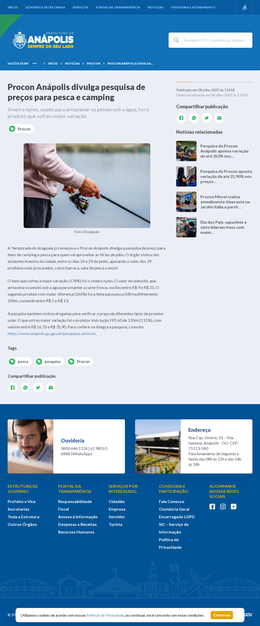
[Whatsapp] (25, 388)
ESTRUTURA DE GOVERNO (23, 489)
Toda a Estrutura (23, 516)
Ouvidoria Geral (174, 509)
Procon (93, 63)
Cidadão (117, 501)
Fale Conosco (171, 501)
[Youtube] (233, 506)
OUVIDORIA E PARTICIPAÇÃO (173, 489)
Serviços (80, 7)
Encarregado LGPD (177, 516)
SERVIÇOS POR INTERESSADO (123, 489)
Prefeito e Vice (22, 501)
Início (13, 7)
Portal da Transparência (118, 7)
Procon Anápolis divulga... (130, 63)
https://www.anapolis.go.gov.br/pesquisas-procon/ (51, 333)
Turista (115, 524)
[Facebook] (13, 388)
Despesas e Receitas (77, 524)
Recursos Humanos (76, 531)
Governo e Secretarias (45, 7)
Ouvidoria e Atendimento (193, 7)
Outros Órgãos (22, 524)
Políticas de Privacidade (105, 615)
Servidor (117, 516)
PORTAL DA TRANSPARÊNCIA (74, 489)
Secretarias (18, 509)
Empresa (117, 509)
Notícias (155, 7)
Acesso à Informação (78, 516)
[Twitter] (38, 388)
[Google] (51, 388)
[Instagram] (223, 506)
